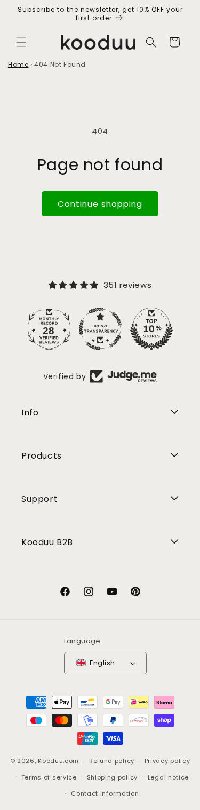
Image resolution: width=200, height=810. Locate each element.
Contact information (105, 793)
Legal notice (168, 777)
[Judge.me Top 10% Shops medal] (151, 329)
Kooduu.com (58, 761)
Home (18, 64)
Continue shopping (100, 203)
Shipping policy (112, 777)
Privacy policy (167, 761)
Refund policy (111, 761)
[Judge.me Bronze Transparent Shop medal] (100, 329)
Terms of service (49, 777)
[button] (21, 42)
